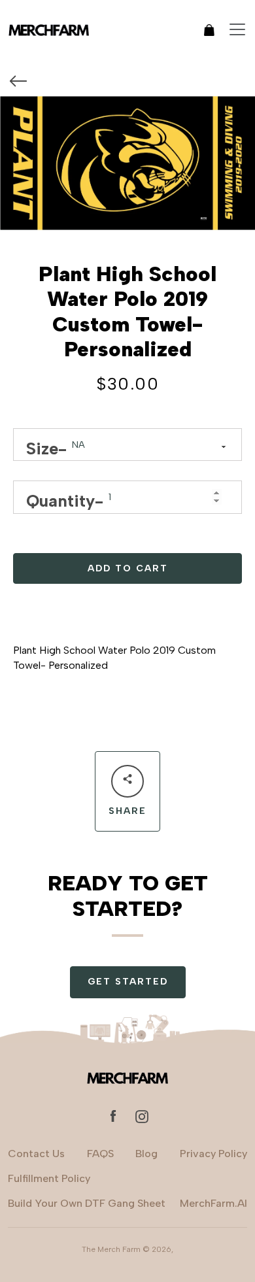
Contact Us (36, 1153)
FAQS (100, 1153)
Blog (146, 1153)
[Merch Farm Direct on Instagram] (141, 1115)
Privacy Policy (213, 1153)
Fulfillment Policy (49, 1178)
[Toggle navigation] (237, 29)
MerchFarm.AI (213, 1203)
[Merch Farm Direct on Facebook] (113, 1115)
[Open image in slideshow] (127, 163)
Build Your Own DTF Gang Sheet (86, 1203)
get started (128, 981)
